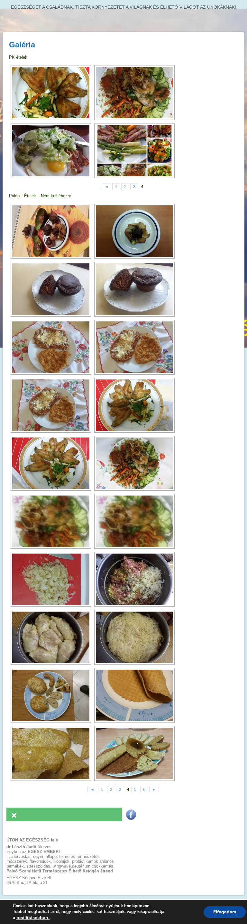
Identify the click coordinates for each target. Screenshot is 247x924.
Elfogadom (224, 912)
